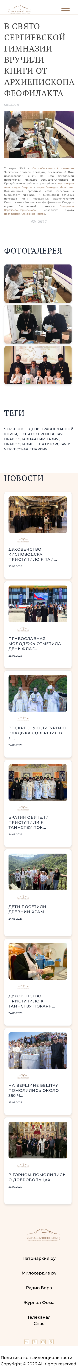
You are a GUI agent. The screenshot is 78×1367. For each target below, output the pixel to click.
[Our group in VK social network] (27, 1342)
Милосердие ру (39, 1273)
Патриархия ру (39, 1258)
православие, (20, 444)
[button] (38, 283)
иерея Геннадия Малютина (55, 187)
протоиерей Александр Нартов (24, 213)
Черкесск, (15, 429)
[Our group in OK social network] (51, 1342)
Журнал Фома (39, 1302)
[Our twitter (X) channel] (35, 1342)
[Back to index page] (19, 12)
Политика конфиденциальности (36, 1357)
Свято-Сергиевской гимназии (53, 168)
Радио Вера (39, 1287)
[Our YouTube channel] (44, 1342)
